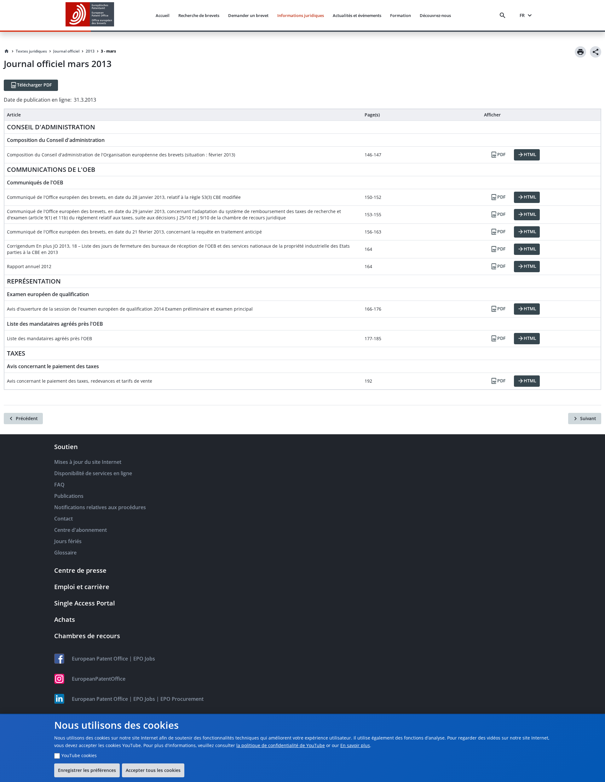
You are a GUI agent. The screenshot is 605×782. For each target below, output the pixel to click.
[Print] (580, 52)
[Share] (595, 52)
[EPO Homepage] (90, 15)
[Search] (504, 15)
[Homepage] (6, 51)
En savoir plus (355, 745)
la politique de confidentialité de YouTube (280, 745)
